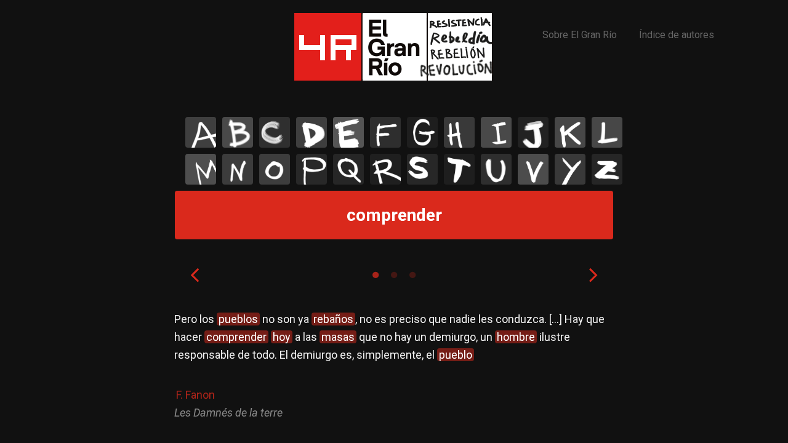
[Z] (607, 169)
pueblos (238, 319)
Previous (195, 274)
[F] (385, 132)
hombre (516, 336)
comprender (236, 336)
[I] (496, 132)
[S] (422, 169)
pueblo (455, 354)
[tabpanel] (394, 366)
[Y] (570, 169)
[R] (385, 169)
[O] (274, 169)
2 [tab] (394, 275)
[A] (200, 132)
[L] (607, 132)
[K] (570, 132)
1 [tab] (375, 275)
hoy (282, 336)
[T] (459, 169)
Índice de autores (676, 35)
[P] (311, 169)
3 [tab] (412, 275)
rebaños (333, 319)
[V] (533, 169)
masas (338, 336)
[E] (348, 132)
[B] (237, 132)
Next (593, 274)
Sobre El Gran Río (579, 35)
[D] (311, 132)
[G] (422, 132)
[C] (274, 132)
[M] (200, 169)
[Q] (348, 169)
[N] (237, 169)
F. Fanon (195, 394)
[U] (496, 169)
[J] (533, 132)
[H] (459, 132)
